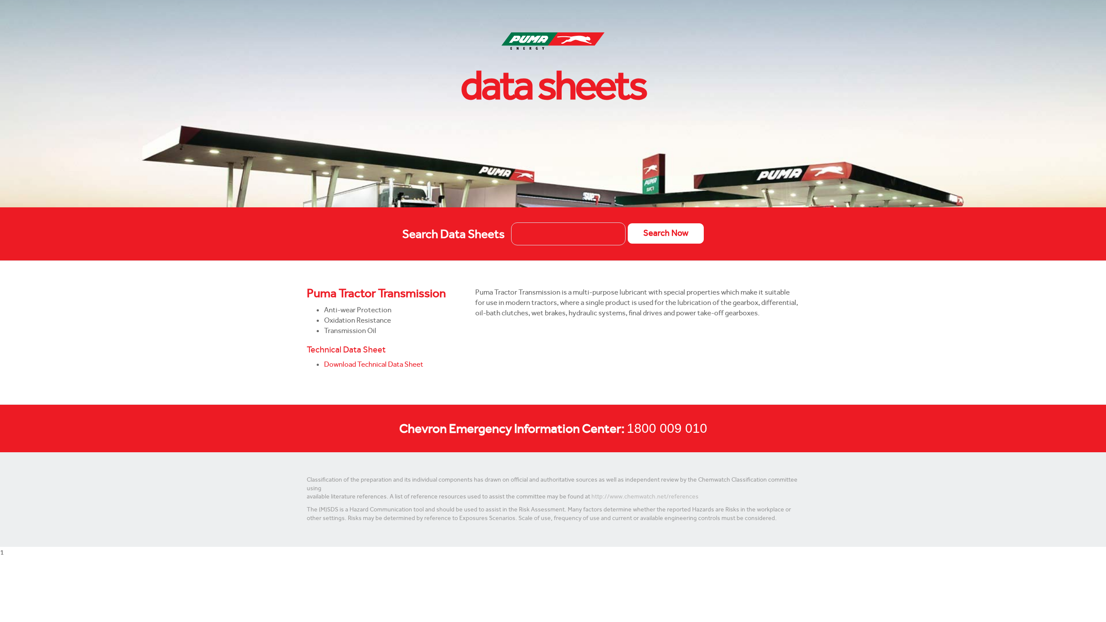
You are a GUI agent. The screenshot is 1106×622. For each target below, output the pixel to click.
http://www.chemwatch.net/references (645, 496)
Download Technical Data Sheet (373, 364)
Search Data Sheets (453, 234)
